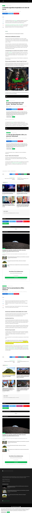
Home (3, 3)
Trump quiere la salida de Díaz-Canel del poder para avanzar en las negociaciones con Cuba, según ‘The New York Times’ (23, 205)
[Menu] (3, 1)
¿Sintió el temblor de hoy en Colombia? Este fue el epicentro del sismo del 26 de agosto (18, 265)
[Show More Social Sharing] (20, 13)
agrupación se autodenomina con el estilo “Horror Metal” (14, 24)
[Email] (3, 27)
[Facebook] (3, 19)
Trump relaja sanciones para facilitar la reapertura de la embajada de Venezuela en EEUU (8, 205)
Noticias (4, 248)
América (4, 5)
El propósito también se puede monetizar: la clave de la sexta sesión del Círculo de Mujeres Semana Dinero (23, 376)
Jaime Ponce (6, 11)
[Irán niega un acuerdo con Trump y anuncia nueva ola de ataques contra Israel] (23, 188)
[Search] (28, 1)
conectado (10, 397)
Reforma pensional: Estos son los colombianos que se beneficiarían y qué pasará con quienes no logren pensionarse (18, 257)
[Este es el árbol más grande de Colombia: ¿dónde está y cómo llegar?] (4, 261)
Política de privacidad (23, 279)
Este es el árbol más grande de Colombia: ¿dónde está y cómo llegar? (8, 376)
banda (13, 122)
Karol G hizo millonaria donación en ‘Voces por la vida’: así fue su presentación (8, 193)
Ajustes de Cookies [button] (3, 512)
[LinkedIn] (3, 23)
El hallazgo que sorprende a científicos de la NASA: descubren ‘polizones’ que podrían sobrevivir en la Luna (14, 251)
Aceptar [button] (8, 512)
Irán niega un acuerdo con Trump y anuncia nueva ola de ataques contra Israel (23, 193)
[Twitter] (3, 21)
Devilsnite (15, 20)
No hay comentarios (9, 5)
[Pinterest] (3, 25)
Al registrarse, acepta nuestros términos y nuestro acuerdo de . (16, 279)
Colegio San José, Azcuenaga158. (17, 162)
